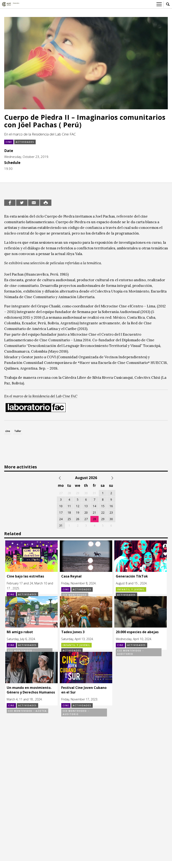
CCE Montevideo (75, 594)
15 (102, 506)
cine (7, 431)
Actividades (25, 141)
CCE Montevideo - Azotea (27, 710)
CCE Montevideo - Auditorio (130, 652)
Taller (17, 431)
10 (61, 506)
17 (61, 512)
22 (102, 512)
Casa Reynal (71, 576)
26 (77, 519)
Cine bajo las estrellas (25, 576)
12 (77, 506)
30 (111, 519)
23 (111, 512)
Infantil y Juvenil (131, 589)
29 (102, 519)
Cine (9, 141)
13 (86, 506)
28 (94, 519)
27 (86, 519)
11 (69, 506)
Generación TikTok (132, 576)
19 (77, 512)
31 (61, 525)
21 (94, 512)
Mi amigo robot (20, 632)
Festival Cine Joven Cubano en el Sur (84, 690)
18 (69, 512)
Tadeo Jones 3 (73, 632)
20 (86, 512)
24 (61, 519)
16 (111, 506)
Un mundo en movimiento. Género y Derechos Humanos (31, 690)
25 (69, 519)
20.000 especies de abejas (137, 632)
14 (94, 506)
